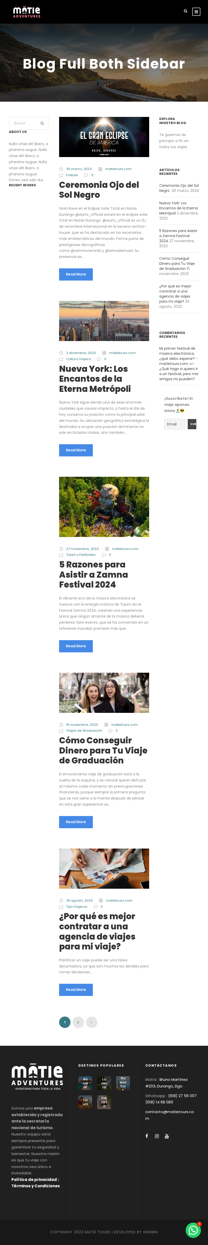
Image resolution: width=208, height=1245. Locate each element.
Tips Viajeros (76, 906)
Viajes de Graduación (84, 730)
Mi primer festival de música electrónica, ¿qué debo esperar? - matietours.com (178, 356)
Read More (76, 274)
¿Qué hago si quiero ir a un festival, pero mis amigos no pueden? (178, 373)
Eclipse (72, 175)
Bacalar (85, 1083)
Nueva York (123, 1084)
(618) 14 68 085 (159, 1102)
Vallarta (104, 1102)
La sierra (104, 1083)
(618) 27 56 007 (182, 1095)
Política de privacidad (34, 1179)
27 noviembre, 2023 (82, 548)
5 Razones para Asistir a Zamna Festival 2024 (93, 575)
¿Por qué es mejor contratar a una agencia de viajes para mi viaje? (97, 931)
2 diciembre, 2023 (81, 352)
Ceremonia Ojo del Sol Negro (99, 190)
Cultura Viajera (78, 359)
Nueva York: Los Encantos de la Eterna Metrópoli (95, 379)
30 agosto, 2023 (79, 900)
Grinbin (150, 1232)
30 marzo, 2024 (79, 168)
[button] (193, 1230)
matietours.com (118, 168)
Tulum (85, 1102)
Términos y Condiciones (35, 1186)
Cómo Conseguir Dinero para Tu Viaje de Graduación (103, 750)
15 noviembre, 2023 (82, 724)
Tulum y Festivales (81, 554)
